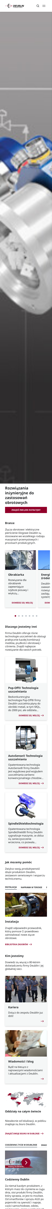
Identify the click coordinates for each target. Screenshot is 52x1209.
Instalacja (11, 887)
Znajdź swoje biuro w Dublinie (22, 1133)
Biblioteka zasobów (16, 944)
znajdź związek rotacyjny (26, 510)
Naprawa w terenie (31, 887)
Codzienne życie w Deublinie (21, 1144)
